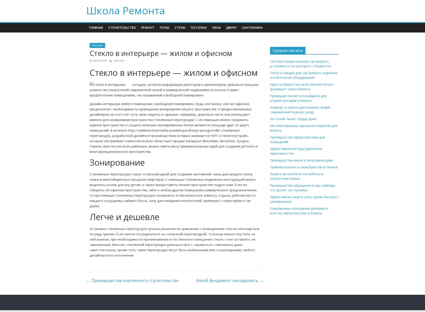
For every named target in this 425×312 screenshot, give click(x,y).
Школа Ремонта (125, 10)
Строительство (122, 27)
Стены (180, 27)
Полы (164, 27)
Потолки (199, 27)
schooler (119, 61)
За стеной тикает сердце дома (293, 119)
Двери (231, 27)
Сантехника (252, 27)
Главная (96, 27)
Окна (216, 27)
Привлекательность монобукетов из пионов (304, 167)
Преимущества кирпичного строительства (132, 280)
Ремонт (148, 27)
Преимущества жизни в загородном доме (301, 160)
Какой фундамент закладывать (229, 280)
